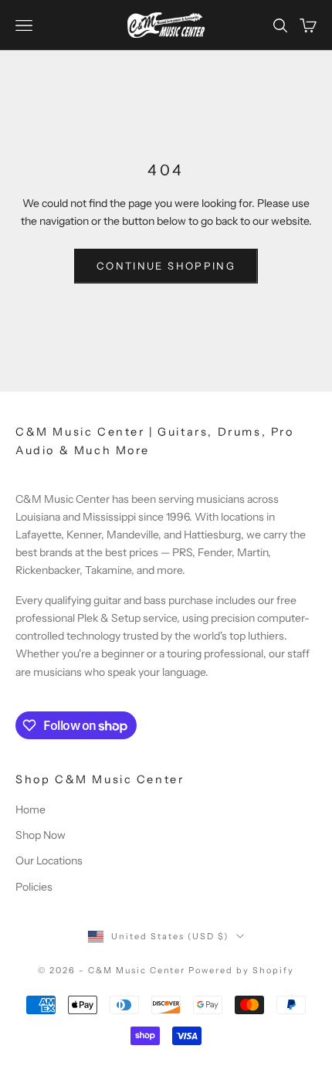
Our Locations (49, 860)
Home (30, 809)
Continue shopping (166, 266)
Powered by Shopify (241, 970)
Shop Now (40, 835)
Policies (34, 887)
